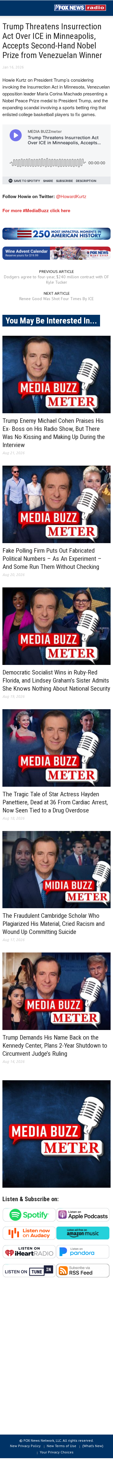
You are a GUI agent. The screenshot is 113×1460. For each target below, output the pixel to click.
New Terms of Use (61, 1446)
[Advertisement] (56, 1359)
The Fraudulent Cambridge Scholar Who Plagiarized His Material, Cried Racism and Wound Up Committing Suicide (53, 923)
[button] (23, 8)
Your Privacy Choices (57, 1452)
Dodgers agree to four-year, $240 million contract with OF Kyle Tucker (56, 279)
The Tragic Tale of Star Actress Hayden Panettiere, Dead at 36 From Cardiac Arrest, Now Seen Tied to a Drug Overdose (55, 802)
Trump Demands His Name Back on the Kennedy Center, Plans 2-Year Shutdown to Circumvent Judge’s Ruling (54, 1045)
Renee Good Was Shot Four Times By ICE (56, 298)
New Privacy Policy (25, 1446)
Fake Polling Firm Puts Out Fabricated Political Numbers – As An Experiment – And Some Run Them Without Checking (52, 558)
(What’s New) (92, 1446)
